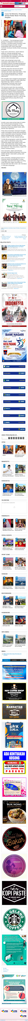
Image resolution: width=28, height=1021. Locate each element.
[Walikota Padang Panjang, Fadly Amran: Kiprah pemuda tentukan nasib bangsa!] (20, 469)
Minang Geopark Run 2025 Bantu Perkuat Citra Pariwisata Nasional (8, 529)
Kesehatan (11, 228)
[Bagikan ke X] (4, 231)
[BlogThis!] (3, 231)
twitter (21, 1)
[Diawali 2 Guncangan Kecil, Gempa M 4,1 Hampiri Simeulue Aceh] (8, 639)
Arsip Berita (14, 660)
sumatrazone (2, 1020)
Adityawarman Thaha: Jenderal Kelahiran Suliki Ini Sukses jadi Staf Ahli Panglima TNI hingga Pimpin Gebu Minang (8, 494)
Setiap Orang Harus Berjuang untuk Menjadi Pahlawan (8, 475)
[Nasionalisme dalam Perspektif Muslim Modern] (20, 449)
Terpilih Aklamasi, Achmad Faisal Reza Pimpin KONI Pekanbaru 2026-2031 (8, 568)
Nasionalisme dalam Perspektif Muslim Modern (19, 456)
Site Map (5, 968)
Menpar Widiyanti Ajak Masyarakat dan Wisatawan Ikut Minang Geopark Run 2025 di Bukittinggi (20, 529)
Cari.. (26, 6)
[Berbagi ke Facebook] (6, 231)
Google (26, 1020)
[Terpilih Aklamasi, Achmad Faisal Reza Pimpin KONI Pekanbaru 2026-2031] (8, 562)
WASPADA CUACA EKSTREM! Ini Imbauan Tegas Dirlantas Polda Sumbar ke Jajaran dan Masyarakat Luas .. (8, 607)
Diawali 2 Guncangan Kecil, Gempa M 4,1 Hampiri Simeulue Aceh (8, 645)
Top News (6, 660)
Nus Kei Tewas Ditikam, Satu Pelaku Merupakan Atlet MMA (20, 568)
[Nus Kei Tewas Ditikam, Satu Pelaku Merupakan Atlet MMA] (20, 562)
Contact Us (5, 971)
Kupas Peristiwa (16, 228)
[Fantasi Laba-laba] (20, 620)
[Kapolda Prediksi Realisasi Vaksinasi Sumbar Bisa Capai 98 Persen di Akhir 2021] (20, 542)
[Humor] (8, 449)
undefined (16, 247)
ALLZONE (22, 660)
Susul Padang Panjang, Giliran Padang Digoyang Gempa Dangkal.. (20, 645)
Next (2, 451)
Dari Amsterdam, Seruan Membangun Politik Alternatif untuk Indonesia (20, 494)
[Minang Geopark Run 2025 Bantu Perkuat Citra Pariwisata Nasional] (8, 523)
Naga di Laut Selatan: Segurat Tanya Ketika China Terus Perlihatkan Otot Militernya (20, 587)
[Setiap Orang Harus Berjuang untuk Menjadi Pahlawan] (8, 469)
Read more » (4, 251)
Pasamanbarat (23, 228)
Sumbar (2, 229)
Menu (1, 6)
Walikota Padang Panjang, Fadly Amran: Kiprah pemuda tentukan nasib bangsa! (20, 475)
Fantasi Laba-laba (19, 625)
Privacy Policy (6, 969)
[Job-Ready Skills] (8, 620)
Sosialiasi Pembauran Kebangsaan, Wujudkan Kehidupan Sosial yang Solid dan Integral (8, 549)
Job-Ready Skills (6, 625)
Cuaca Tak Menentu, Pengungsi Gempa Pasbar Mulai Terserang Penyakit (15, 15)
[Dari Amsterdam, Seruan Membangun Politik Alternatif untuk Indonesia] (20, 488)
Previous (26, 451)
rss (27, 1)
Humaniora (6, 228)
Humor (4, 455)
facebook (23, 1)
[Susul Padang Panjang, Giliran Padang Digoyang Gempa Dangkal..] (20, 639)
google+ (25, 1)
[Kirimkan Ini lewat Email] (1, 231)
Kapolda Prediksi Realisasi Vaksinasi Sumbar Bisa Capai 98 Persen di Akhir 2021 (20, 549)
